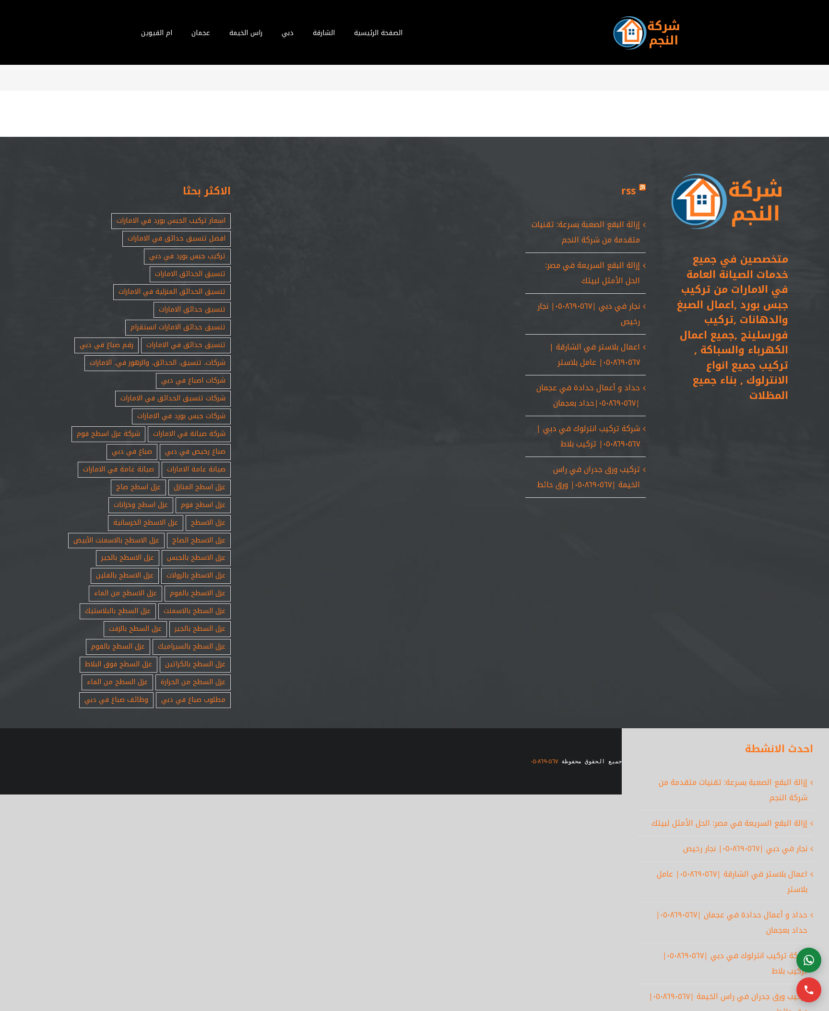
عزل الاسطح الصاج (198, 540)
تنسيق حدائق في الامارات (185, 344)
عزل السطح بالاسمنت (194, 610)
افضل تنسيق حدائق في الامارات (176, 238)
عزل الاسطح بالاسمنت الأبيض (116, 540)
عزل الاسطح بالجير (127, 557)
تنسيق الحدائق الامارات (190, 273)
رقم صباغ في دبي (106, 344)
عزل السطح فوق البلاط (118, 664)
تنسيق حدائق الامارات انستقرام (177, 327)
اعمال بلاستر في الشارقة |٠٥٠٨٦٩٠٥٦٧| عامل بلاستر (594, 354)
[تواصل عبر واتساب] (808, 960)
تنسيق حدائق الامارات (192, 309)
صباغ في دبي (132, 451)
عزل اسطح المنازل (199, 487)
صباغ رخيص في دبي (195, 451)
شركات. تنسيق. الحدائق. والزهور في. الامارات (157, 362)
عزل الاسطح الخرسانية (145, 522)
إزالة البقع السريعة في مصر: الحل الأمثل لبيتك (592, 273)
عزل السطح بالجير (200, 628)
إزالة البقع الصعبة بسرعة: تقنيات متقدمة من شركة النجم (586, 232)
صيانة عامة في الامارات (118, 469)
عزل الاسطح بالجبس (196, 557)
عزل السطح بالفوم (118, 646)
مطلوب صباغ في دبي (193, 699)
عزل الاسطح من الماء (125, 593)
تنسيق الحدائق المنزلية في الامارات (171, 291)
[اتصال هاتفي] (808, 989)
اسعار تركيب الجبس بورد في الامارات (171, 220)
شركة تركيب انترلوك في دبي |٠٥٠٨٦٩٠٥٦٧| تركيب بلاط (588, 436)
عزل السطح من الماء (117, 681)
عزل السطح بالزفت (135, 628)
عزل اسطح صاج (138, 487)
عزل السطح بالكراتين (195, 664)
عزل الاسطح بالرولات (195, 575)
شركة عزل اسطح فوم (108, 433)
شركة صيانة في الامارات (189, 433)
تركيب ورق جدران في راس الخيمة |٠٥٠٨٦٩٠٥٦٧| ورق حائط (588, 477)
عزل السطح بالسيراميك (191, 646)
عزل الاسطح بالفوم (197, 593)
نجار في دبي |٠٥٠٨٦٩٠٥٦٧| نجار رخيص (745, 848)
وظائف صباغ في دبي (116, 699)
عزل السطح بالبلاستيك (118, 610)
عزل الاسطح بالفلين (125, 575)
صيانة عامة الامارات (196, 469)
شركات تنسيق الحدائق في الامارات (172, 398)
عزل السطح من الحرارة (193, 681)
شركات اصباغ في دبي (193, 380)
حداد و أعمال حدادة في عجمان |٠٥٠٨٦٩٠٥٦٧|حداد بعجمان (588, 395)
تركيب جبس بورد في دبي (187, 256)
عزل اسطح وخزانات (141, 504)
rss (628, 191)
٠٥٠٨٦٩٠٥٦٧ (544, 761)
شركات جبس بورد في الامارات (181, 415)
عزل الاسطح (208, 522)
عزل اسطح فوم (203, 504)
